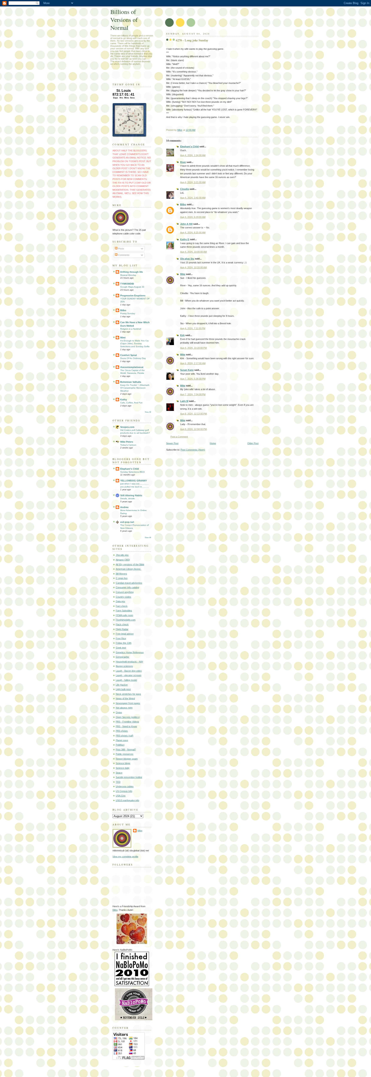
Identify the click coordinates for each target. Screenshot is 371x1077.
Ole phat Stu (187, 258)
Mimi (123, 337)
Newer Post (172, 443)
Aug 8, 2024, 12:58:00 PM (193, 429)
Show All (148, 412)
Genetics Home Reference (130, 652)
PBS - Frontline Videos (127, 721)
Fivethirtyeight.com (125, 619)
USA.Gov (121, 795)
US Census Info (124, 791)
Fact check (122, 606)
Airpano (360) (123, 559)
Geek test (121, 647)
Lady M (184, 401)
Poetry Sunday (127, 313)
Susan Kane (187, 370)
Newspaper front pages (128, 703)
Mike (182, 274)
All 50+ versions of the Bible (130, 564)
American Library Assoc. (128, 569)
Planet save (122, 740)
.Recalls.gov (122, 555)
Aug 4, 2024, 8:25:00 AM (192, 232)
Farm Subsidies (124, 610)
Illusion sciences (124, 666)
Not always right (124, 707)
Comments (123, 255)
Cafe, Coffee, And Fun (131, 402)
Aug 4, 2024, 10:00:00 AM (193, 251)
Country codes (123, 597)
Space (119, 772)
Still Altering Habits (131, 495)
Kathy (123, 399)
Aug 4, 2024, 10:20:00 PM (193, 348)
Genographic (122, 657)
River (183, 162)
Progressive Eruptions (132, 295)
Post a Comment (179, 436)
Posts (120, 248)
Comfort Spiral (128, 355)
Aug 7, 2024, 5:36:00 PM (192, 378)
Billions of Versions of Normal (124, 20)
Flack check (122, 624)
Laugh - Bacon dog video (129, 671)
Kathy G (184, 239)
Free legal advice (125, 633)
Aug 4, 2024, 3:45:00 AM (192, 197)
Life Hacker (122, 684)
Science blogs (123, 763)
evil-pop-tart (127, 522)
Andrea (124, 507)
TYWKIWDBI (127, 283)
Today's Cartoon (128, 445)
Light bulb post (123, 689)
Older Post (252, 443)
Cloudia (184, 189)
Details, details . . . (129, 498)
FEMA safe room (124, 615)
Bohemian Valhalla (130, 382)
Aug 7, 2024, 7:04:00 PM (192, 394)
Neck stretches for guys (128, 694)
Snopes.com (127, 427)
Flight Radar (122, 629)
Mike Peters (126, 441)
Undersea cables (125, 786)
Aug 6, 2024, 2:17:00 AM (192, 363)
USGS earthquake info (127, 800)
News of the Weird (125, 698)
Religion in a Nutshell (130, 329)
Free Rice (121, 638)
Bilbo (183, 204)
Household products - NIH (129, 661)
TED (118, 782)
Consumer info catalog (127, 587)
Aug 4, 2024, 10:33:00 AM (193, 267)
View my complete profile (125, 856)
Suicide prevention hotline (129, 777)
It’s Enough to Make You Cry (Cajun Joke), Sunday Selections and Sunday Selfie (135, 343)
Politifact (120, 745)
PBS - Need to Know (126, 726)
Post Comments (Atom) (193, 449)
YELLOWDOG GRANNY (133, 480)
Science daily (122, 768)
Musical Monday (128, 275)
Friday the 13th (123, 643)
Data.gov (120, 601)
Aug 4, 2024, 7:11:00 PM (192, 328)
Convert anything (125, 592)
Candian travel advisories (129, 583)
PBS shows (122, 731)
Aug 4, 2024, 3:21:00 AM (192, 182)
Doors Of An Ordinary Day (133, 358)
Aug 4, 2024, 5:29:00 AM (192, 217)
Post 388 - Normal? (126, 749)
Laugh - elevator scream (128, 675)
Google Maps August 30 (132, 287)
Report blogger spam (127, 758)
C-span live (122, 578)
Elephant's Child (189, 146)
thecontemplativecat (131, 367)
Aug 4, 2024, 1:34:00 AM (192, 155)
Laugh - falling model (126, 680)
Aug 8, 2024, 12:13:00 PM (193, 413)
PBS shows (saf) (124, 735)
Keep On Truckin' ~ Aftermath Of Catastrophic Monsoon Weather (134, 388)
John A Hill (186, 224)
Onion (119, 712)
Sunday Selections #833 (132, 472)
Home (213, 443)
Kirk (182, 335)
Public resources (124, 754)
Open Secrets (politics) (128, 717)
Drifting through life (131, 272)
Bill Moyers (121, 573)
